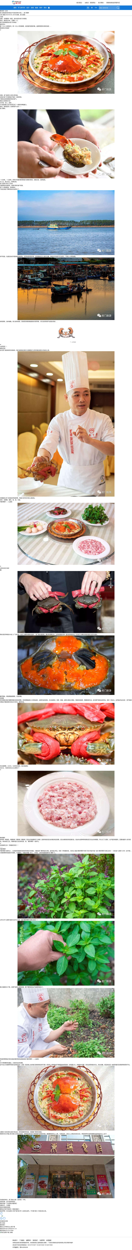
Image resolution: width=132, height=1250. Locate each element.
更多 (6, 1221)
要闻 (15, 7)
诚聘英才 (28, 1240)
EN (96, 7)
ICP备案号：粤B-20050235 (20, 1247)
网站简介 (15, 1240)
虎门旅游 (2, 14)
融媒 (36, 7)
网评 (40, 7)
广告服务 (21, 1240)
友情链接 (48, 1240)
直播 (32, 7)
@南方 (87, 2)
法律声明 (42, 1240)
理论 (45, 7)
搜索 (118, 8)
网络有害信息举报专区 (113, 2)
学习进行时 (21, 7)
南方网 (2, 11)
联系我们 (35, 1240)
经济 (27, 7)
